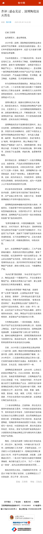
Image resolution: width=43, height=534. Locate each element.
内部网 (36, 502)
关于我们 (7, 502)
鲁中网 (21, 2)
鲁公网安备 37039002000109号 (30, 509)
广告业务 (17, 502)
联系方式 (27, 502)
